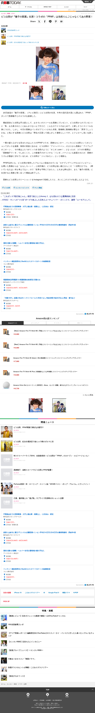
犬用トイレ (80, 323)
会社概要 (48, 700)
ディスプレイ (57, 323)
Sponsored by (80, 314)
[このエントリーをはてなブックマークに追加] (61, 21)
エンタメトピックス (22, 188)
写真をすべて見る (49, 107)
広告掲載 (42, 700)
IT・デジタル (28, 6)
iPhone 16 (17, 592)
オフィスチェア (35, 323)
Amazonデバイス (12, 323)
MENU (87, 1)
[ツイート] (39, 21)
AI (44, 592)
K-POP (75, 592)
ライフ (85, 6)
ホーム (9, 6)
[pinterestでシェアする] (56, 21)
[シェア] (45, 21)
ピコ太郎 (7, 188)
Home (28, 696)
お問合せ (35, 700)
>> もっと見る (88, 395)
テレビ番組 (38, 188)
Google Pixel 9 (53, 592)
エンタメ (66, 6)
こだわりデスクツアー (32, 592)
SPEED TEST (47, 6)
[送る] (50, 21)
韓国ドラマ (66, 592)
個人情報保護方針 (57, 700)
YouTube (67, 696)
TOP (47, 689)
